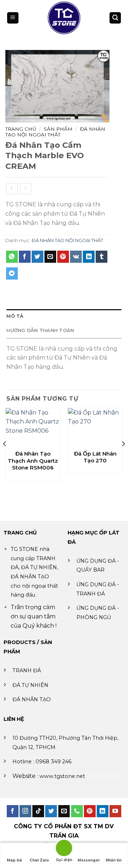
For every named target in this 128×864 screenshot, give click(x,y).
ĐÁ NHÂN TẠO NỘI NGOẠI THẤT (55, 131)
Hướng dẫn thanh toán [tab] (40, 330)
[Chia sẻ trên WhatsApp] (12, 257)
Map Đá (14, 860)
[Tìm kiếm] (115, 18)
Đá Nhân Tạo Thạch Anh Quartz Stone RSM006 (33, 460)
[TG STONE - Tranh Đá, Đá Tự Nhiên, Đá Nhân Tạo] (64, 18)
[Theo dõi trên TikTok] (38, 811)
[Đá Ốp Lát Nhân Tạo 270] (95, 427)
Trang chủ (20, 129)
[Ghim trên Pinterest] (63, 257)
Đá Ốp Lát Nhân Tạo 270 (95, 457)
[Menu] (12, 18)
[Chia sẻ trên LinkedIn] (89, 257)
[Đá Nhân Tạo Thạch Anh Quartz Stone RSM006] (33, 427)
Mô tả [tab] (14, 316)
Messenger (89, 860)
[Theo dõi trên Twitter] (51, 811)
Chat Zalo (39, 860)
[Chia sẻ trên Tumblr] (101, 257)
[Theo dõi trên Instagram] (25, 811)
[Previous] (5, 458)
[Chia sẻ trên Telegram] (12, 273)
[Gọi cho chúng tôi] (77, 811)
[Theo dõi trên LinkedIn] (102, 811)
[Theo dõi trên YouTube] (115, 811)
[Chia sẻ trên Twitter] (37, 257)
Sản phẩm (58, 129)
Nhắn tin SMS (114, 861)
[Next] (123, 458)
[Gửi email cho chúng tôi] (64, 811)
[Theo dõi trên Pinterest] (90, 811)
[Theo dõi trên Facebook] (12, 811)
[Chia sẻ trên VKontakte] (76, 257)
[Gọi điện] (64, 849)
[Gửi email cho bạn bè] (50, 257)
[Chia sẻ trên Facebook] (25, 257)
